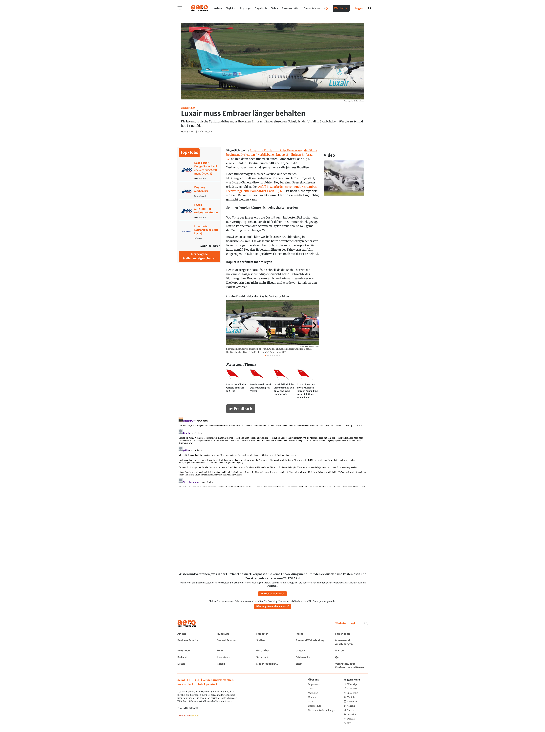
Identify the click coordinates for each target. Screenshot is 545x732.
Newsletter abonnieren (272, 593)
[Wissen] (351, 651)
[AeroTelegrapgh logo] (186, 623)
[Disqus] (272, 451)
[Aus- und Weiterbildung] (312, 642)
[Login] (353, 623)
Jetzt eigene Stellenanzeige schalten (199, 256)
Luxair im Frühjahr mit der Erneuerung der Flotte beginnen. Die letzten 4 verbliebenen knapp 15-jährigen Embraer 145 (271, 155)
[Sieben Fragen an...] (272, 665)
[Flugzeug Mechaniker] (199, 191)
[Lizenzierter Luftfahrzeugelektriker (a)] (199, 232)
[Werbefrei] (341, 623)
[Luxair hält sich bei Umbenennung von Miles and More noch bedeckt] (284, 385)
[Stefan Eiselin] (205, 131)
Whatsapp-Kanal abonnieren (271, 606)
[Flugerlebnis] (351, 634)
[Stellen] (272, 642)
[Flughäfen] (272, 634)
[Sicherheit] (272, 657)
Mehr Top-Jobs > (210, 245)
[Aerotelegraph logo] (199, 8)
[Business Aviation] (193, 642)
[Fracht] (312, 634)
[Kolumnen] (193, 651)
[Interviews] (233, 657)
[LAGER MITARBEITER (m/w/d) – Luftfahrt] (199, 211)
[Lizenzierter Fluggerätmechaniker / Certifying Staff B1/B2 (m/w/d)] (199, 170)
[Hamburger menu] (180, 8)
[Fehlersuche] (312, 657)
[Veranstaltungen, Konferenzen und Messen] (351, 665)
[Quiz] (351, 657)
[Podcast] (193, 657)
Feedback (243, 408)
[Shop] (312, 665)
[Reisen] (233, 665)
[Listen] (193, 665)
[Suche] (366, 623)
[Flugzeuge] (233, 634)
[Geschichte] (272, 651)
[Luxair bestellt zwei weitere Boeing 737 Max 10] (260, 385)
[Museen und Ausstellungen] (351, 642)
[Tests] (233, 651)
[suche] (370, 8)
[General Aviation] (233, 642)
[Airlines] (193, 634)
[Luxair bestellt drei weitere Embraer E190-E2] (237, 385)
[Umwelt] (312, 651)
